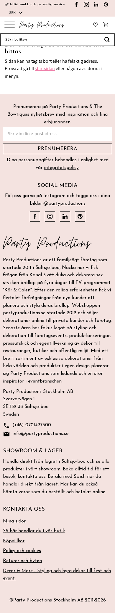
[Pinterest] (105, 4)
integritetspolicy (61, 167)
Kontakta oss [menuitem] (24, 509)
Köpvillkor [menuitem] (13, 541)
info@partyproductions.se (35, 434)
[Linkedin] (96, 4)
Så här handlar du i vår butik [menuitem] (34, 531)
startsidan (45, 69)
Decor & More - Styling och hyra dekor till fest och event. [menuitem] (57, 575)
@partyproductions (64, 203)
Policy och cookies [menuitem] (22, 551)
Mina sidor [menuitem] (14, 521)
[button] (9, 25)
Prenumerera (57, 148)
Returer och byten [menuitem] (22, 561)
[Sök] (107, 39)
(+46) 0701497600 (27, 425)
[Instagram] (86, 4)
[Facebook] (76, 4)
